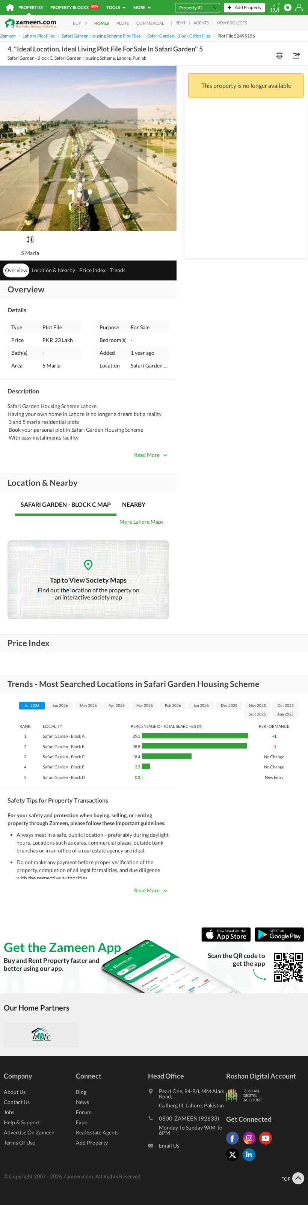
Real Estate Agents (97, 1132)
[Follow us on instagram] (251, 1144)
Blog (81, 1092)
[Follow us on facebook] (234, 1144)
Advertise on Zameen (29, 1132)
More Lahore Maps (141, 521)
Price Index (92, 270)
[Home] (10, 7)
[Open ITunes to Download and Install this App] (228, 940)
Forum (84, 1112)
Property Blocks (74, 7)
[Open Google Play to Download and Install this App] (279, 940)
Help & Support (22, 1122)
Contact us (17, 1102)
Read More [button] (147, 455)
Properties (30, 7)
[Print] (279, 55)
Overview (16, 270)
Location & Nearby (53, 270)
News (82, 1102)
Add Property (92, 1142)
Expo (82, 1122)
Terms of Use (19, 1142)
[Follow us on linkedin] (251, 1161)
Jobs (9, 1112)
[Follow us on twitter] (234, 1161)
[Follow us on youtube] (267, 1144)
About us (15, 1092)
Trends (117, 270)
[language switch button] (274, 7)
